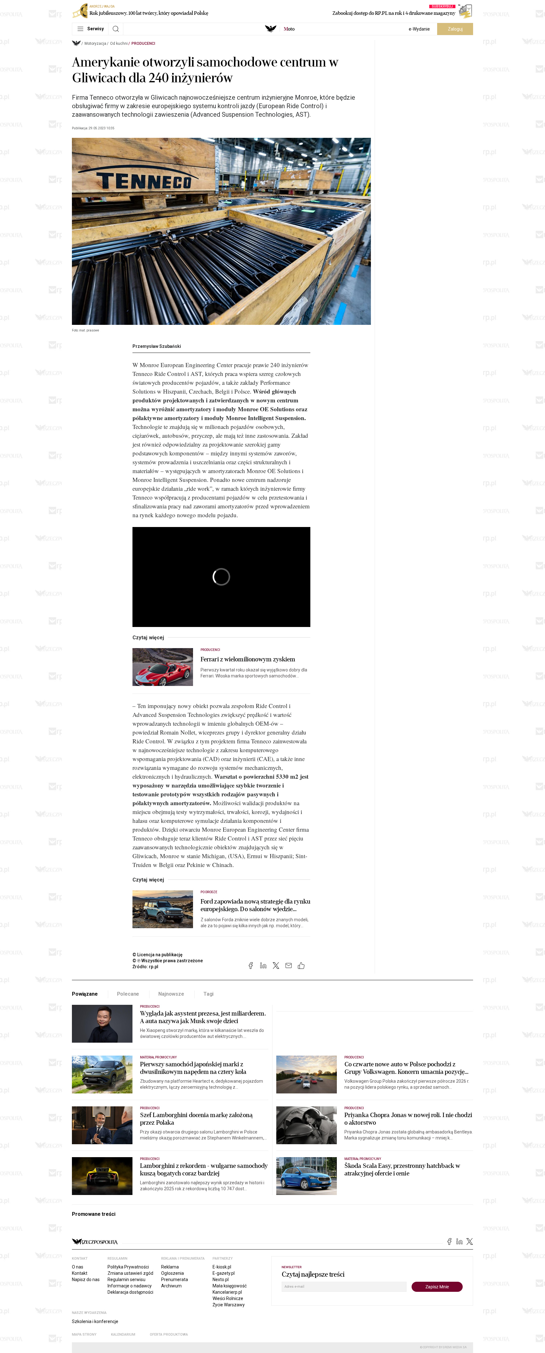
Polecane (128, 994)
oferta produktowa (169, 1334)
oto (289, 29)
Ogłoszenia (172, 1273)
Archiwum (171, 1285)
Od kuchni (119, 43)
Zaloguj (455, 29)
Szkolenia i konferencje (95, 1321)
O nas (77, 1266)
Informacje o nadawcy (130, 1285)
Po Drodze (209, 892)
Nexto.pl (221, 1279)
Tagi (208, 994)
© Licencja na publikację (157, 954)
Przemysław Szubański (156, 346)
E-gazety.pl (224, 1273)
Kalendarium (123, 1334)
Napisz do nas (86, 1279)
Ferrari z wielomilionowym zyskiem (248, 659)
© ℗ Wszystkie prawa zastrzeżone (167, 960)
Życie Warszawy (229, 1304)
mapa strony (84, 1334)
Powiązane (85, 994)
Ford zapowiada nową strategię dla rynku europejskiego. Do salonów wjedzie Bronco (255, 905)
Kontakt (79, 1273)
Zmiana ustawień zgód (130, 1273)
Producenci (143, 43)
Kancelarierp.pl (227, 1292)
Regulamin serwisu (126, 1279)
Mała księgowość (230, 1285)
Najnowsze (171, 994)
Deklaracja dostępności (130, 1292)
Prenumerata (174, 1279)
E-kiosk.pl (222, 1266)
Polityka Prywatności (128, 1266)
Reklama (170, 1266)
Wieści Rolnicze (228, 1298)
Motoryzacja (95, 43)
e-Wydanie (419, 29)
